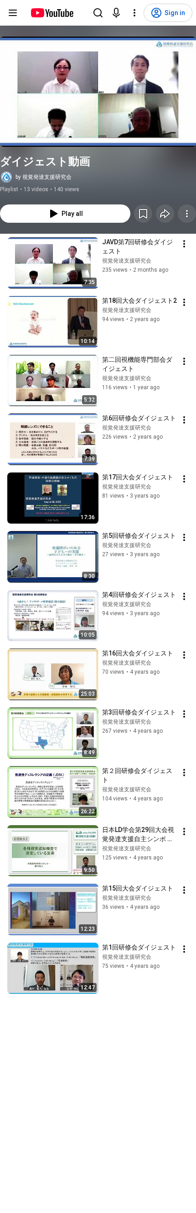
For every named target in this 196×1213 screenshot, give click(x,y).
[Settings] (134, 12)
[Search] (98, 12)
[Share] (165, 213)
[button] (98, 92)
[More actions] (187, 213)
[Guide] (12, 12)
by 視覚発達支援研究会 (43, 177)
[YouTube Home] (52, 13)
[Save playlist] (143, 213)
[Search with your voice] (116, 13)
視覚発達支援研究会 (126, 261)
